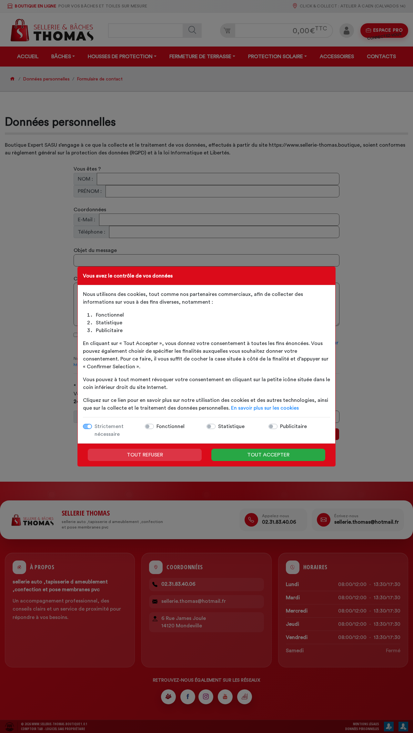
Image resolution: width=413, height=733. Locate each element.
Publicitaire (293, 426)
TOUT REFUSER (145, 454)
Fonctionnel (170, 426)
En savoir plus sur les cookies (265, 408)
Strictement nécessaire (109, 430)
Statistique (231, 426)
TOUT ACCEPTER (268, 454)
